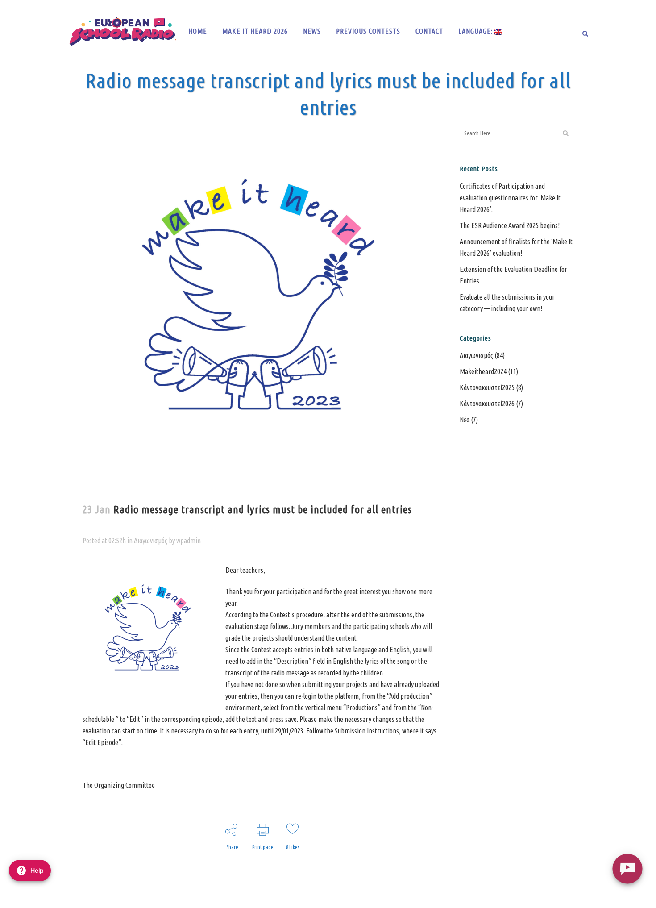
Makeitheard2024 (483, 371)
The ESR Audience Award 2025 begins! (510, 225)
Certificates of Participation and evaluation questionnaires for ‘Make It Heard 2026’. (510, 197)
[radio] (627, 868)
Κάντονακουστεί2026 (487, 404)
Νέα (464, 420)
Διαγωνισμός (150, 541)
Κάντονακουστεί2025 (487, 387)
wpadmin (188, 541)
